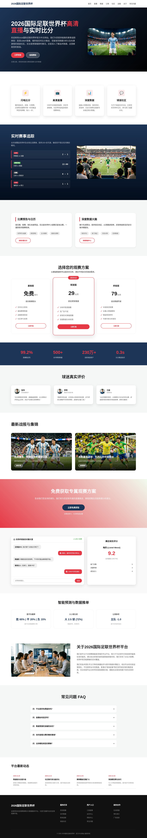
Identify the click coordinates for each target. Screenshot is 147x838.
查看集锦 (82, 465)
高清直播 (63, 810)
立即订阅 (74, 327)
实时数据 (63, 814)
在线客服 (117, 810)
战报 (119, 4)
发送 (78, 581)
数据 (101, 4)
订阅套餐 (90, 810)
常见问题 (132, 4)
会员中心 (90, 814)
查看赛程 (32, 55)
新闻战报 (63, 817)
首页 (89, 4)
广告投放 (117, 817)
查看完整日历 (23, 240)
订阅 (107, 4)
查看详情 (18, 465)
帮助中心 (90, 817)
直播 (95, 4)
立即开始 (31, 326)
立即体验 (17, 55)
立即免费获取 (73, 508)
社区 (113, 4)
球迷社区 (63, 821)
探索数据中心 (87, 240)
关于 (125, 4)
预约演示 (117, 814)
